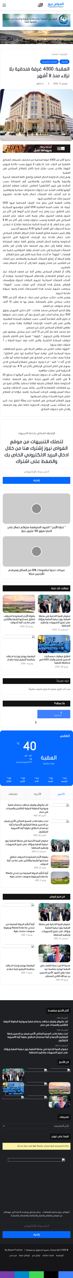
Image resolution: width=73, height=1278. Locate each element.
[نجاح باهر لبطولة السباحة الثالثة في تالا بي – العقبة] (13, 1102)
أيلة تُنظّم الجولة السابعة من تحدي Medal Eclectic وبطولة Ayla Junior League (19, 928)
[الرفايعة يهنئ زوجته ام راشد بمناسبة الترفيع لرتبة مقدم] (19, 644)
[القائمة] (4, 6)
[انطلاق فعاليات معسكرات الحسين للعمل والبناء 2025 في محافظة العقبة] (54, 644)
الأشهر (61, 794)
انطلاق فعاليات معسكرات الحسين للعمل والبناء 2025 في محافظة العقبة (54, 659)
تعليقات (12, 794)
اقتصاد (54, 54)
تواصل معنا (24, 1255)
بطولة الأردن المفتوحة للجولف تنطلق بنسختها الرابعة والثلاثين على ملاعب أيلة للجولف (19, 619)
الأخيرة (37, 794)
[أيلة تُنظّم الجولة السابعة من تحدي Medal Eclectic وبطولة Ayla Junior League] (60, 878)
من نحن (13, 1255)
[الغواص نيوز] (51, 5)
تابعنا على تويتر (60, 1136)
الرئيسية (64, 54)
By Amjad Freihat (14, 1250)
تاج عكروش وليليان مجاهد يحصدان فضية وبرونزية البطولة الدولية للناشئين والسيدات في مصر (27, 808)
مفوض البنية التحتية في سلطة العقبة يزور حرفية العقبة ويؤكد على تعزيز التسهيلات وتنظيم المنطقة (26, 844)
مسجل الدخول (49, 689)
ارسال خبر (36, 1255)
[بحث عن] (68, 6)
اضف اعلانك (48, 1255)
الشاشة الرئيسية (49, 62)
